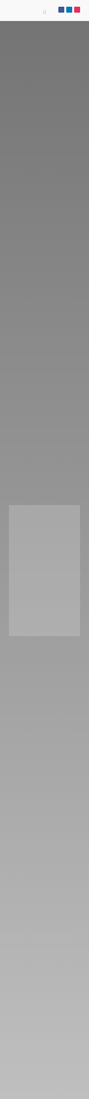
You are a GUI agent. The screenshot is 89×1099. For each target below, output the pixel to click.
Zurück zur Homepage (44, 623)
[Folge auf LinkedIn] (69, 10)
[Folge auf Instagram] (77, 10)
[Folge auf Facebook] (61, 10)
